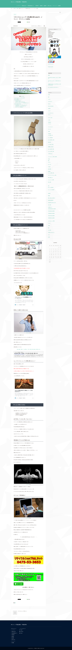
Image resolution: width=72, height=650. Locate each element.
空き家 (49, 94)
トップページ (18, 5)
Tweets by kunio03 (50, 66)
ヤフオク (49, 223)
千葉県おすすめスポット (51, 232)
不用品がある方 (24, 5)
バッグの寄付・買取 (50, 144)
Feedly (21, 633)
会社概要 (59, 5)
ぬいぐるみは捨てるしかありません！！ (53, 87)
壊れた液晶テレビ (50, 177)
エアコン (49, 114)
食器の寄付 (49, 142)
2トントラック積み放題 (51, 189)
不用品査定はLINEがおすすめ (52, 202)
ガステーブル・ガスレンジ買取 (52, 175)
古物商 (49, 225)
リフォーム (49, 123)
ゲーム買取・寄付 (50, 135)
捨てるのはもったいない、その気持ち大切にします (54, 81)
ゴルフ (49, 234)
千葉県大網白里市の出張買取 (52, 208)
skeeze (27, 146)
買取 (15, 602)
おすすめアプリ (50, 101)
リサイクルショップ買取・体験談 (52, 156)
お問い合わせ (50, 5)
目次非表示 (22, 96)
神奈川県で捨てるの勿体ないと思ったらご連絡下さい (54, 78)
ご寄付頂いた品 (50, 153)
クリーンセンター (50, 126)
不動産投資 (49, 122)
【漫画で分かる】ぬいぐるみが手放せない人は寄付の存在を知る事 (54, 84)
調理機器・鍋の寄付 (50, 146)
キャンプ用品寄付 (50, 137)
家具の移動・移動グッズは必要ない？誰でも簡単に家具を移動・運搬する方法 (28, 349)
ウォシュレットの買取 (51, 179)
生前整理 (49, 108)
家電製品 (49, 171)
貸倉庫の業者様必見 (50, 200)
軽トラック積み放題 (50, 187)
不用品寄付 (37, 5)
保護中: (49, 75)
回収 (48, 185)
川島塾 (49, 131)
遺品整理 (45, 5)
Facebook (22, 631)
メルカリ (49, 99)
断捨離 (49, 195)
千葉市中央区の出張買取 (51, 215)
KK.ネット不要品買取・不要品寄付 (19, 1)
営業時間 (41, 5)
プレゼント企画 (50, 117)
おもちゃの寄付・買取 (51, 151)
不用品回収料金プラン (31, 5)
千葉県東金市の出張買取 (51, 213)
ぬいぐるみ (49, 164)
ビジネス (49, 110)
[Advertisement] (54, 20)
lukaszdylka (27, 484)
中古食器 (49, 166)
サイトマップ (55, 5)
